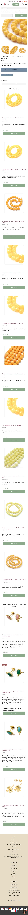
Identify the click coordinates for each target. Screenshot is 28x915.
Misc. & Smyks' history (14, 895)
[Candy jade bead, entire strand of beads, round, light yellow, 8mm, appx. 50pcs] (14, 513)
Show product (14, 133)
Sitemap (14, 877)
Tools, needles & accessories (14, 892)
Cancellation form (14, 870)
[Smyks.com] (5, 4)
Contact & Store (14, 867)
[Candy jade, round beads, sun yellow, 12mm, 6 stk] (14, 309)
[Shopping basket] (23, 4)
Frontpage (14, 865)
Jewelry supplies (14, 889)
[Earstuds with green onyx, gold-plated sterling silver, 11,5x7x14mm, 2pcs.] (14, 676)
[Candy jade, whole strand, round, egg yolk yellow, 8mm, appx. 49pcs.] (14, 565)
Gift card (14, 894)
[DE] (24, 1)
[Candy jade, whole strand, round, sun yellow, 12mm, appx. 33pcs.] (14, 155)
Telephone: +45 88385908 (14, 849)
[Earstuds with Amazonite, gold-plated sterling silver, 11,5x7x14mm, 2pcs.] (14, 734)
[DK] (22, 1)
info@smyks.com (14, 851)
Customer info (14, 868)
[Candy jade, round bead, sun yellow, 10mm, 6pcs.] (14, 411)
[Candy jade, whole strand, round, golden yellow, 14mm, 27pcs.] (14, 207)
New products (14, 884)
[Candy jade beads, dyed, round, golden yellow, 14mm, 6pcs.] (14, 359)
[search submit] (26, 8)
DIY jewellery (15, 4)
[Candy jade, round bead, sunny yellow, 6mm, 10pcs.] (14, 258)
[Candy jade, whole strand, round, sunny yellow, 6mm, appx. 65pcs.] (14, 103)
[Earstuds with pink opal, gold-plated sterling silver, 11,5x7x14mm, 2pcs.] (14, 620)
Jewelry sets (14, 886)
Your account (14, 874)
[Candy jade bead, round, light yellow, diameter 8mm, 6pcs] (14, 461)
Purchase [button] (21, 15)
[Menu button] (26, 4)
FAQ (14, 873)
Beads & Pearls (14, 887)
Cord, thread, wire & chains (14, 890)
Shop (14, 871)
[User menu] (20, 1)
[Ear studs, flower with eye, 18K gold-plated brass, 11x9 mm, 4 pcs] (14, 791)
